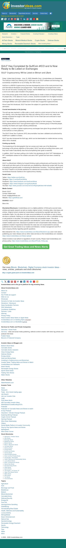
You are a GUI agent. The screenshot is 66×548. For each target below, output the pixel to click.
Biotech (3, 492)
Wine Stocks (7, 475)
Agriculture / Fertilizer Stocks (11, 436)
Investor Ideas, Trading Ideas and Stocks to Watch (17, 362)
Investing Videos (53, 34)
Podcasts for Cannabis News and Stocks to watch (17, 409)
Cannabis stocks (6, 348)
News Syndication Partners (10, 305)
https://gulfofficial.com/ (15, 197)
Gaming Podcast (6, 419)
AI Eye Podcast (6, 411)
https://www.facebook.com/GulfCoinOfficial (23, 181)
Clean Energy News (7, 352)
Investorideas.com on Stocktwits (11, 322)
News (3, 388)
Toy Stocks (7, 477)
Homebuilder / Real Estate (11, 457)
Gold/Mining (5, 506)
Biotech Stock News (7, 346)
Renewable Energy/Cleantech (10, 523)
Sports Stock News (7, 370)
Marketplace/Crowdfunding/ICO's (11, 404)
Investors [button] (13, 34)
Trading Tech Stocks (7, 373)
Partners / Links (6, 311)
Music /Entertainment (8, 517)
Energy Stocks (8, 449)
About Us (4, 290)
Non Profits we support (8, 295)
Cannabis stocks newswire (9, 350)
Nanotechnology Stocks (10, 465)
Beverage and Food (7, 488)
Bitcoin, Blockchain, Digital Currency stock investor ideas (35, 267)
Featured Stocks (25, 34)
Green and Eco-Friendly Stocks (12, 456)
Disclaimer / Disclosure (8, 303)
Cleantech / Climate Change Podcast (13, 413)
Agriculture (4, 484)
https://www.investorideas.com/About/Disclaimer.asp (33, 232)
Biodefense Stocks (9, 441)
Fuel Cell (4, 502)
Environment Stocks (9, 451)
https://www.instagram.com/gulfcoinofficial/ (23, 183)
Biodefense (4, 490)
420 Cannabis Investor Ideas (10, 402)
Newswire (5, 34)
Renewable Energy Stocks (9, 368)
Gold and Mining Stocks (10, 454)
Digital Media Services (24, 13)
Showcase (4, 299)
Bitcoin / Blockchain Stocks (11, 444)
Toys (2, 529)
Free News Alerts (6, 400)
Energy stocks (5, 356)
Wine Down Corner (7, 431)
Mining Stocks (7, 43)
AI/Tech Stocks (7, 40)
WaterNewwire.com (7, 382)
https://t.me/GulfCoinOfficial (18, 179)
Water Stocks (5, 375)
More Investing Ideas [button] (44, 43)
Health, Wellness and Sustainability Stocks (15, 459)
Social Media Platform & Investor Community (15, 425)
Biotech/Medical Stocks (24, 40)
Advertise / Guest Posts (8, 329)
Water (3, 531)
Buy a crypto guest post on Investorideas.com (18, 273)
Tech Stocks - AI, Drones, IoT (11, 470)
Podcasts (4, 406)
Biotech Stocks (8, 443)
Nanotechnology (6, 521)
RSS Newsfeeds (6, 307)
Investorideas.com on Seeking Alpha (13, 320)
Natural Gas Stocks (9, 464)
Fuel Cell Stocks (8, 478)
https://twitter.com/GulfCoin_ (16, 177)
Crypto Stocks (40, 40)
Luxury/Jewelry (6, 513)
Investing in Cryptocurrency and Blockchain (15, 360)
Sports (3, 525)
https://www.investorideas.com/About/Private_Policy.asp (30, 241)
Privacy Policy (5, 315)
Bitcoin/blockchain (7, 494)
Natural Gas (5, 519)
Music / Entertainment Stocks (11, 462)
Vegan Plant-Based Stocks (11, 472)
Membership (13, 13)
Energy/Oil (4, 500)
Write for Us (5, 297)
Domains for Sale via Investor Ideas (12, 301)
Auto (2, 486)
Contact (3, 293)
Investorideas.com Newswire (10, 364)
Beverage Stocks (8, 440)
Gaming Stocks (8, 453)
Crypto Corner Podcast (8, 417)
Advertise (35, 13)
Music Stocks (5, 366)
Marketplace (5, 429)
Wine (3, 533)
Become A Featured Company (11, 338)
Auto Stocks (7, 438)
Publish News (43, 13)
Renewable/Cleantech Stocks (25, 43)
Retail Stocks (7, 467)
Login (3, 398)
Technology (5, 527)
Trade (17, 37)
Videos (3, 423)
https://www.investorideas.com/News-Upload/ (16, 236)
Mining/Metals (5, 515)
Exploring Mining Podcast (9, 415)
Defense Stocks (53, 40)
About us (4, 13)
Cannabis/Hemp (6, 496)
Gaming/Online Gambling (9, 504)
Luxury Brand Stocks (9, 461)
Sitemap (4, 313)
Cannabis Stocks (8, 446)
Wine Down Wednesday (9, 421)
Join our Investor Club (8, 396)
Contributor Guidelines (8, 309)
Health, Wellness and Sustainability (12, 511)
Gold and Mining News (8, 358)
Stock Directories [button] (7, 37)
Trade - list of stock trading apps (11, 392)
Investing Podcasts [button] (38, 34)
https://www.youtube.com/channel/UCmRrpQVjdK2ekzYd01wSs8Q (30, 185)
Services (4, 331)
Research (4, 390)
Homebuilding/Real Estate (9, 508)
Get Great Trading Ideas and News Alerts (26, 246)
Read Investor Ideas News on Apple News (14, 318)
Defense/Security (6, 498)
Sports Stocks (7, 469)
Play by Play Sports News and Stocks (13, 427)
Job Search (5, 394)
